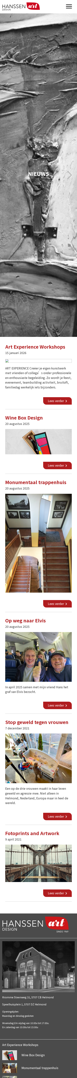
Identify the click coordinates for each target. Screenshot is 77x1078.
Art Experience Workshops (35, 346)
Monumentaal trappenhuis (35, 482)
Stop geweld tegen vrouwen (36, 722)
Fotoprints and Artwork (32, 833)
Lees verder (56, 400)
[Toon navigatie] (69, 7)
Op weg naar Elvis (25, 620)
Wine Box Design (24, 417)
